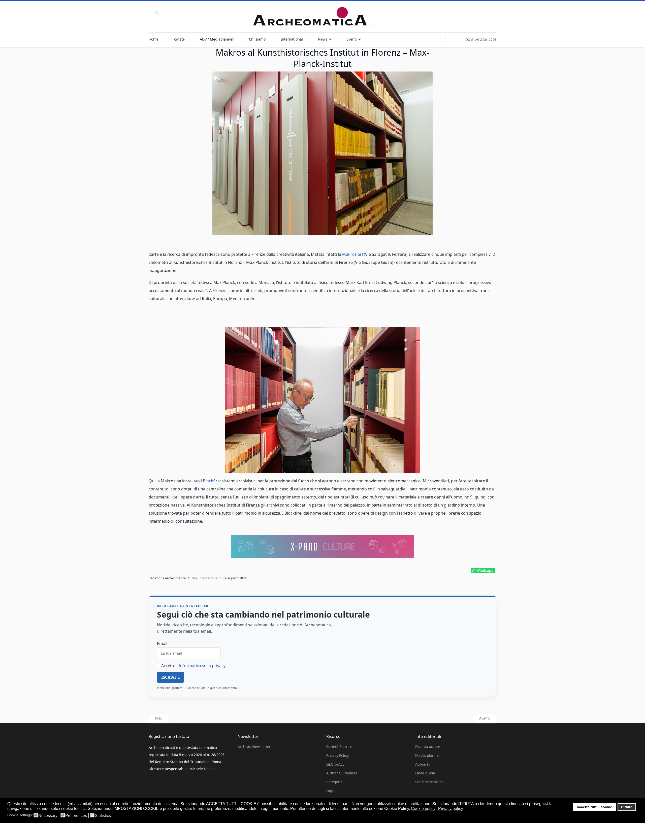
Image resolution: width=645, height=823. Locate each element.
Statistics (103, 816)
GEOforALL (335, 764)
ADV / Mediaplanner (217, 39)
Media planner (427, 755)
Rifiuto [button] (627, 807)
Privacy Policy (337, 755)
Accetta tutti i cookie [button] (594, 807)
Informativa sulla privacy (202, 665)
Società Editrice (339, 746)
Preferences (76, 816)
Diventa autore (427, 746)
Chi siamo (257, 39)
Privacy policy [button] (450, 808)
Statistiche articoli (430, 781)
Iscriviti (170, 677)
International (292, 39)
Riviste (179, 39)
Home (153, 39)
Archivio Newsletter (254, 746)
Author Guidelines (341, 773)
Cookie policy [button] (423, 808)
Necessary (47, 816)
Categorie (334, 781)
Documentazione (204, 578)
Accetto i (192, 665)
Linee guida (425, 773)
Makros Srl (353, 254)
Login (331, 790)
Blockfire (211, 481)
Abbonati (423, 764)
